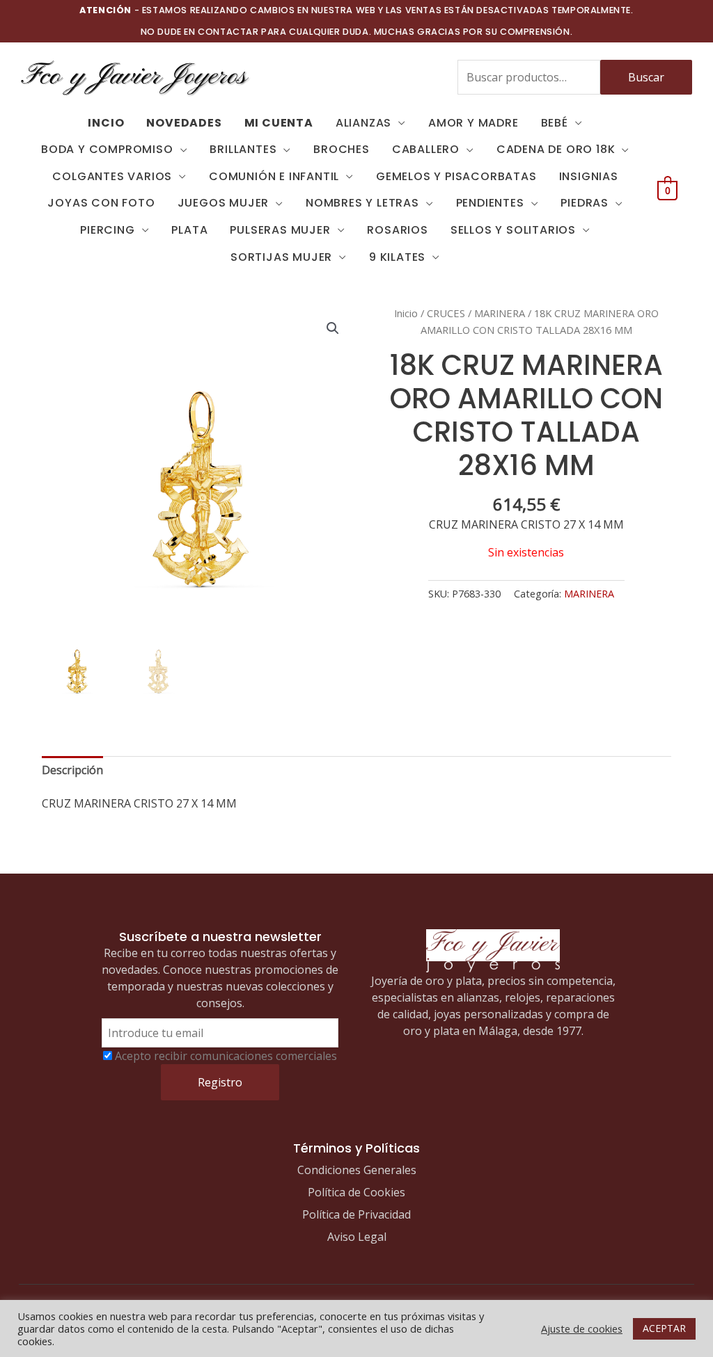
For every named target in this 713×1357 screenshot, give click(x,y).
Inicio (406, 313)
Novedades (183, 123)
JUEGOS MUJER (223, 203)
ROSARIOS (397, 230)
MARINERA (499, 313)
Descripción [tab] (72, 770)
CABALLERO (426, 149)
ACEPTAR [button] (664, 1328)
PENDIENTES (490, 203)
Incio (106, 123)
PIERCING (107, 230)
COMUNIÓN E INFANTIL (274, 176)
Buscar (646, 77)
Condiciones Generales (356, 1170)
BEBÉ (554, 123)
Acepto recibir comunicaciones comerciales (226, 1055)
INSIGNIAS (588, 176)
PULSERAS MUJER (280, 230)
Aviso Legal (356, 1236)
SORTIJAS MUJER (281, 257)
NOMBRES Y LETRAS (362, 203)
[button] (332, 328)
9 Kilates (397, 257)
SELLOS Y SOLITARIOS (513, 230)
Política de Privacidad (356, 1214)
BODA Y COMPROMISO (107, 149)
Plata (189, 230)
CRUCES (446, 313)
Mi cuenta (278, 123)
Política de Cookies (356, 1192)
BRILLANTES (243, 149)
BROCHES (341, 149)
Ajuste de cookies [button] (581, 1328)
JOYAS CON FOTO (101, 203)
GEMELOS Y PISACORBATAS (456, 176)
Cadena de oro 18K (556, 149)
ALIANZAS (363, 123)
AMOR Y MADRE (473, 123)
